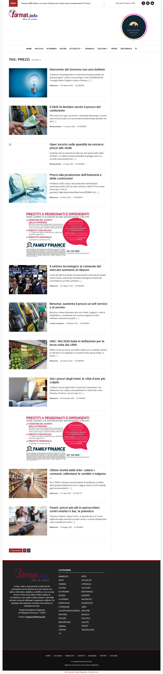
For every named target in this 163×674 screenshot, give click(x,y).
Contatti (81, 656)
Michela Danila (55, 127)
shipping (62, 626)
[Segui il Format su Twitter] (148, 3)
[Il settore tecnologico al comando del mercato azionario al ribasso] (28, 279)
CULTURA (86, 588)
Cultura (102, 49)
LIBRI (84, 607)
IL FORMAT (64, 599)
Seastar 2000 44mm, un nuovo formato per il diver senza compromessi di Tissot (55, 3)
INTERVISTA (64, 603)
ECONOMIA (79, 85)
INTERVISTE (87, 603)
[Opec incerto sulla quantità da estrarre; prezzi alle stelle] (10, 144)
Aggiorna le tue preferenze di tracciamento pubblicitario (81, 665)
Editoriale (126, 49)
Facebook (92, 656)
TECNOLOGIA (88, 630)
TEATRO (62, 630)
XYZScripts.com (93, 672)
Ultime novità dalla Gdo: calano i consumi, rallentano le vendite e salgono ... (78, 474)
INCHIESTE (87, 599)
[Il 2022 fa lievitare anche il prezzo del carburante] (28, 120)
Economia (52, 49)
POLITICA (86, 618)
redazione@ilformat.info (35, 617)
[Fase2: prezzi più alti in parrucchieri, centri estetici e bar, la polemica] (28, 521)
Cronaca (89, 49)
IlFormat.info (88, 661)
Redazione (54, 85)
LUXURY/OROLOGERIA (69, 611)
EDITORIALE (87, 592)
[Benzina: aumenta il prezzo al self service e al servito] (28, 317)
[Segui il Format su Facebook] (143, 3)
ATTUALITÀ (77, 493)
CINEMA (62, 584)
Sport (114, 49)
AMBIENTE (63, 576)
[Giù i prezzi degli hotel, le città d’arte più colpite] (28, 392)
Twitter (103, 656)
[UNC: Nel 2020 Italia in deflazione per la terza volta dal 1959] (28, 354)
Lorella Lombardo (57, 323)
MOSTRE (86, 611)
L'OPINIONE (64, 607)
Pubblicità (69, 656)
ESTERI (62, 595)
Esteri (63, 49)
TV (60, 633)
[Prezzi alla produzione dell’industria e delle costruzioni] (28, 188)
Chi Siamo (58, 656)
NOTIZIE (62, 618)
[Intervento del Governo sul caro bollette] (28, 82)
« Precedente (15, 550)
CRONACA (86, 584)
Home (29, 49)
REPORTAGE (65, 622)
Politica (39, 49)
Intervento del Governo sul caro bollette (77, 69)
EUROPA (86, 595)
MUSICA (85, 614)
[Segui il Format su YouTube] (152, 3)
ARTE (84, 576)
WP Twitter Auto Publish (72, 672)
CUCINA (62, 588)
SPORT (85, 626)
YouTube (113, 656)
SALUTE (85, 622)
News (13, 3)
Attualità (75, 49)
